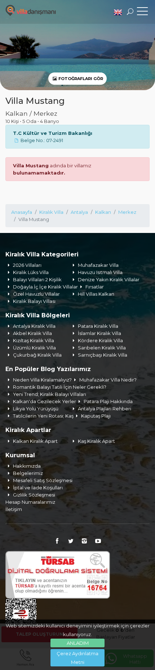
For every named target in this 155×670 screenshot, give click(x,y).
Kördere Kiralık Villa (100, 340)
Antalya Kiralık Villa (34, 326)
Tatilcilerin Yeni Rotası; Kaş (43, 416)
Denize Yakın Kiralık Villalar (109, 279)
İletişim (13, 509)
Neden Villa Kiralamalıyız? (42, 380)
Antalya (79, 212)
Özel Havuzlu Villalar (36, 294)
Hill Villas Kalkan (96, 294)
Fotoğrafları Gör (80, 78)
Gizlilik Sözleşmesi (34, 495)
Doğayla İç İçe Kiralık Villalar (45, 287)
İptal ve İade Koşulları (38, 487)
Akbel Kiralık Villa (32, 333)
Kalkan (103, 212)
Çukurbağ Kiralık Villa (37, 355)
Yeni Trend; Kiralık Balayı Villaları (49, 394)
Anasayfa (21, 212)
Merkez (127, 212)
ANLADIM (78, 643)
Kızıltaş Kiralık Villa (33, 340)
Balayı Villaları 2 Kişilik (37, 279)
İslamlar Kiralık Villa (99, 333)
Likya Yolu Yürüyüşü (35, 408)
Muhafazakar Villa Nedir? (108, 380)
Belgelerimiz (28, 473)
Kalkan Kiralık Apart (35, 441)
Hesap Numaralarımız (30, 502)
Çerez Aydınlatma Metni (77, 658)
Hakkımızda (27, 466)
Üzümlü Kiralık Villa (34, 348)
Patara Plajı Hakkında (108, 401)
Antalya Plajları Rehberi (104, 408)
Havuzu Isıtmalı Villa (100, 272)
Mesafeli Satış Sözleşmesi (42, 480)
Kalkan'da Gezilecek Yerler (44, 401)
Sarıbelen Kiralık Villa (102, 348)
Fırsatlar (94, 287)
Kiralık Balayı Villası (34, 301)
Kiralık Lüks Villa (31, 272)
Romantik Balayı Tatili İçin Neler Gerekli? (59, 387)
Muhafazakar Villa (98, 265)
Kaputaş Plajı (96, 416)
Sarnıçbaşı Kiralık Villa (102, 355)
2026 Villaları (27, 265)
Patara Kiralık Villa (98, 326)
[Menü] (142, 12)
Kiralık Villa (51, 212)
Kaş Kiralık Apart (96, 441)
